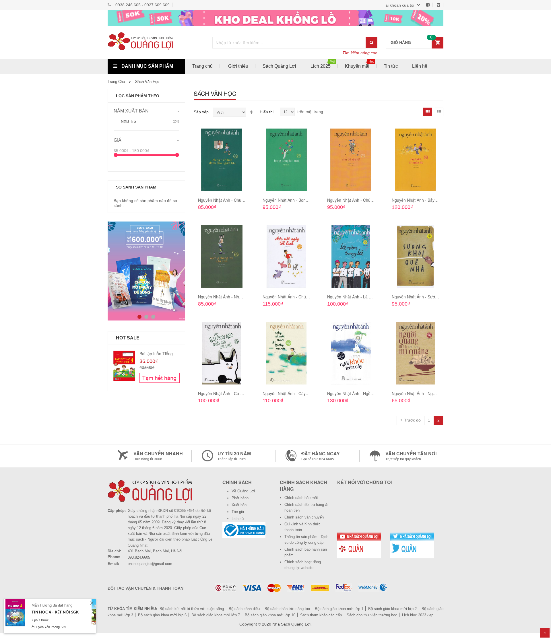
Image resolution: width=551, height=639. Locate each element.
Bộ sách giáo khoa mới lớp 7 (215, 615)
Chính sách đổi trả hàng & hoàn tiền (306, 507)
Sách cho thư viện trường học (372, 615)
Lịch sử (238, 518)
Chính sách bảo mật (301, 498)
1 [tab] (139, 317)
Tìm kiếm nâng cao (359, 53)
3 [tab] (153, 317)
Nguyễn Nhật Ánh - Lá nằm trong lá (359, 297)
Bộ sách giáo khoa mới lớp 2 (392, 609)
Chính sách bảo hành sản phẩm (305, 552)
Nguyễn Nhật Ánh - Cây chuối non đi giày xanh (305, 393)
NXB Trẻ (128, 121)
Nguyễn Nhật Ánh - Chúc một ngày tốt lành (302, 297)
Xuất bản (239, 505)
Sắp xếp (201, 112)
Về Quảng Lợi (243, 491)
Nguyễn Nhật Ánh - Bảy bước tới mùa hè (428, 200)
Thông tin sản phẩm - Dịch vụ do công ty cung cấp (306, 540)
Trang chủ (116, 81)
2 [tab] (146, 317)
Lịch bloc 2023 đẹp (417, 615)
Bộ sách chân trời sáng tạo (287, 609)
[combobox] (289, 42)
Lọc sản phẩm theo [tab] (137, 96)
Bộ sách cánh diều (244, 609)
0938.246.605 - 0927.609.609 (142, 5)
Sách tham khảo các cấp (321, 615)
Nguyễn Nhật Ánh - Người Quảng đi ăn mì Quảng (436, 393)
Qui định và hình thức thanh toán (302, 527)
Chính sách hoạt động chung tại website (302, 565)
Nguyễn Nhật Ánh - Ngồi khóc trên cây (362, 393)
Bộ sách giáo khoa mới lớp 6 (162, 615)
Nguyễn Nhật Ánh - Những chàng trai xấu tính (239, 297)
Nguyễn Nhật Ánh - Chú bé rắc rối (358, 200)
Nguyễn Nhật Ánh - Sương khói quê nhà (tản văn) (437, 297)
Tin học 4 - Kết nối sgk (55, 612)
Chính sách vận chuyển (304, 517)
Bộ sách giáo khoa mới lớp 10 (270, 615)
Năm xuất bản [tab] (131, 110)
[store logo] (146, 42)
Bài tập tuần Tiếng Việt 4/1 (163, 353)
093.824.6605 (139, 557)
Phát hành (240, 498)
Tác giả (238, 512)
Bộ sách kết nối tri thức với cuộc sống (192, 609)
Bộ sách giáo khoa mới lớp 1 (339, 609)
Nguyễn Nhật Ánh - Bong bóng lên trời (297, 200)
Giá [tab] (117, 140)
